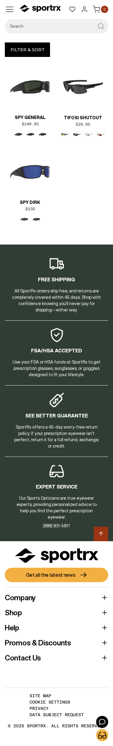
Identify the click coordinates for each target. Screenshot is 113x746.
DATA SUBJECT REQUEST (57, 714)
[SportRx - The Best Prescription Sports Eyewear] (40, 9)
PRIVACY (39, 708)
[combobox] (56, 26)
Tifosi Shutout (83, 118)
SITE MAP (40, 695)
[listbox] (30, 134)
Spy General (30, 117)
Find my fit (102, 735)
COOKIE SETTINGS (50, 702)
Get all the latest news (50, 575)
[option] (18, 134)
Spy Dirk (30, 202)
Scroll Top (101, 534)
